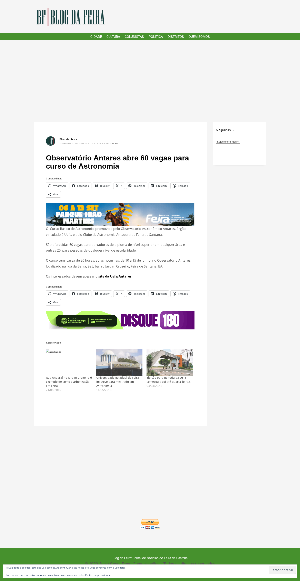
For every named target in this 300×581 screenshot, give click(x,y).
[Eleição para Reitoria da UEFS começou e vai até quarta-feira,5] (170, 362)
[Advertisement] (150, 81)
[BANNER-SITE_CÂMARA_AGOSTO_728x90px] (120, 320)
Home (115, 143)
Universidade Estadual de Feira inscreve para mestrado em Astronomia (117, 382)
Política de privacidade (98, 575)
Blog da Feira (68, 139)
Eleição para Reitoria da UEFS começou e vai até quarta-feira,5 (169, 380)
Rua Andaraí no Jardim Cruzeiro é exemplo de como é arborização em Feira (69, 382)
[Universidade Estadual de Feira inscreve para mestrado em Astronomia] (119, 362)
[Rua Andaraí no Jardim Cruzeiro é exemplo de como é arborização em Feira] (69, 362)
